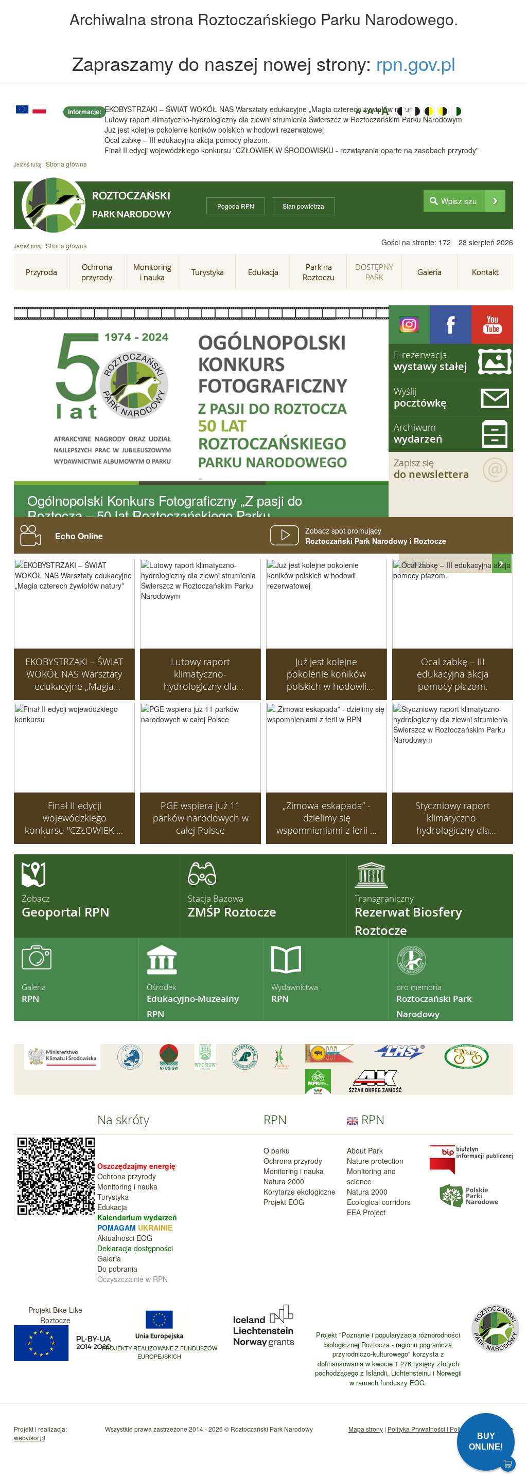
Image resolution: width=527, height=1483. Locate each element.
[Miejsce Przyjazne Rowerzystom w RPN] (318, 1082)
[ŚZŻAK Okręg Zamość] (375, 1082)
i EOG (142, 1238)
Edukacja (112, 1207)
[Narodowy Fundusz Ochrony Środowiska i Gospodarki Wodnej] (169, 1057)
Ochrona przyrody (126, 1176)
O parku (277, 1150)
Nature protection (375, 1161)
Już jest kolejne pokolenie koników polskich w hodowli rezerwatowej (214, 129)
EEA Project (366, 1212)
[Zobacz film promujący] (492, 324)
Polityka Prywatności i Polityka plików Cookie (450, 1428)
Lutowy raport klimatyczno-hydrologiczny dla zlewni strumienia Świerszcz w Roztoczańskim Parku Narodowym (283, 119)
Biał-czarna (415, 111)
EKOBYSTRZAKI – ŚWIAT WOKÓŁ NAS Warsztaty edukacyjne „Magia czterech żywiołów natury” (261, 109)
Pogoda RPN (235, 206)
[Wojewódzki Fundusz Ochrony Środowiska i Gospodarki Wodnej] (205, 1057)
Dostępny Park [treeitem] (374, 272)
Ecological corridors (379, 1202)
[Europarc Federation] (130, 1057)
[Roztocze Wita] (281, 1057)
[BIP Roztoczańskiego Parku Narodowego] (471, 1159)
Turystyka (113, 1197)
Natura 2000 (284, 1181)
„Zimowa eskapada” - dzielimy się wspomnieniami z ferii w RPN (326, 818)
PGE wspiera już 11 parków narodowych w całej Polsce (201, 817)
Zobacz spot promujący (375, 535)
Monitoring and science (371, 1176)
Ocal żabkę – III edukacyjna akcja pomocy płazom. (187, 140)
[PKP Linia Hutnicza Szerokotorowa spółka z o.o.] (399, 1052)
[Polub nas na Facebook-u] (450, 324)
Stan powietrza (303, 206)
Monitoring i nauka (127, 1186)
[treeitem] (41, 272)
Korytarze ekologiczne (300, 1191)
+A (368, 111)
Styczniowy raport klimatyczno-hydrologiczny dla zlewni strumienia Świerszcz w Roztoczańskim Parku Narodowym (453, 818)
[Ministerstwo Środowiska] (62, 1057)
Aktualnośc (115, 1238)
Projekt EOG (284, 1202)
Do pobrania (117, 1269)
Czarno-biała (402, 111)
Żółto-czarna (443, 111)
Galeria (109, 1258)
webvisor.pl (29, 1437)
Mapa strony (365, 1428)
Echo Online (79, 536)
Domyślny (457, 111)
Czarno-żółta (429, 111)
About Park (365, 1150)
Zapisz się (431, 469)
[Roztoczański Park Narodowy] (53, 205)
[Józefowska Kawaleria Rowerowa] (466, 1056)
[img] (495, 201)
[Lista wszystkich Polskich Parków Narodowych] (468, 1194)
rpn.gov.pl (415, 63)
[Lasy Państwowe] (245, 1057)
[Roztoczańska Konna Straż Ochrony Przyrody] (330, 1053)
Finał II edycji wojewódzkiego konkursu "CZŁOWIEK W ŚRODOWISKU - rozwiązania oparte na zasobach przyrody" (291, 150)
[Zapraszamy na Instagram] (409, 324)
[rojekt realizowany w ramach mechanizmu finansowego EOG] (263, 1325)
